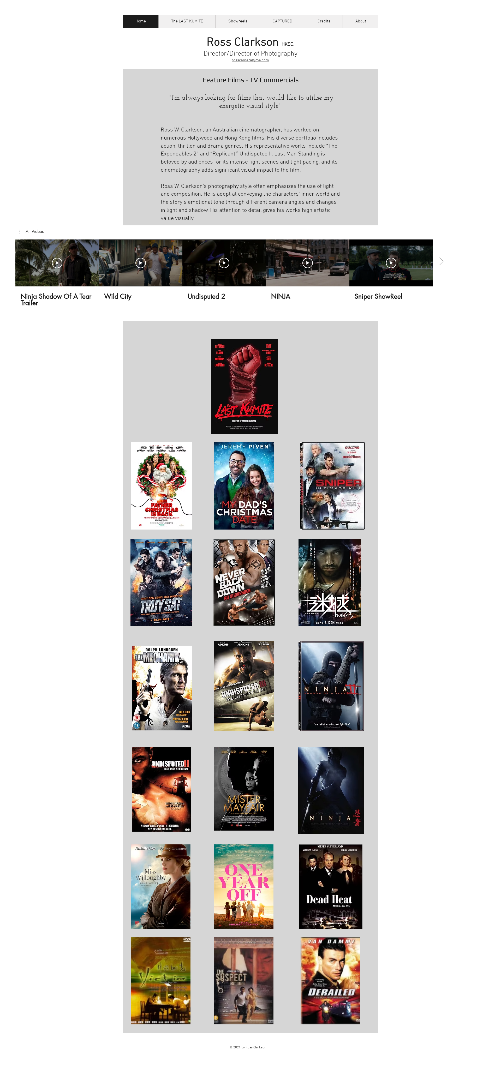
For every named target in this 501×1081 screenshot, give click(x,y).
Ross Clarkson (250, 43)
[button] (32, 231)
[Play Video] (57, 263)
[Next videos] (441, 261)
